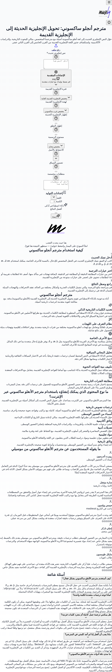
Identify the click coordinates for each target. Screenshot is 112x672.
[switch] (56, 123)
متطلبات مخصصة (56, 173)
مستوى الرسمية (56, 137)
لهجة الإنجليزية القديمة (56, 101)
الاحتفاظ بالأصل (56, 149)
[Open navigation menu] (109, 2)
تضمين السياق (56, 162)
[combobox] (56, 97)
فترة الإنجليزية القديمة (56, 88)
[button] (56, 139)
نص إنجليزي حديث (56, 53)
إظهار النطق (56, 125)
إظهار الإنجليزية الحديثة (56, 114)
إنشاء (54, 217)
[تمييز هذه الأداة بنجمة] (109, 22)
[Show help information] (56, 57)
